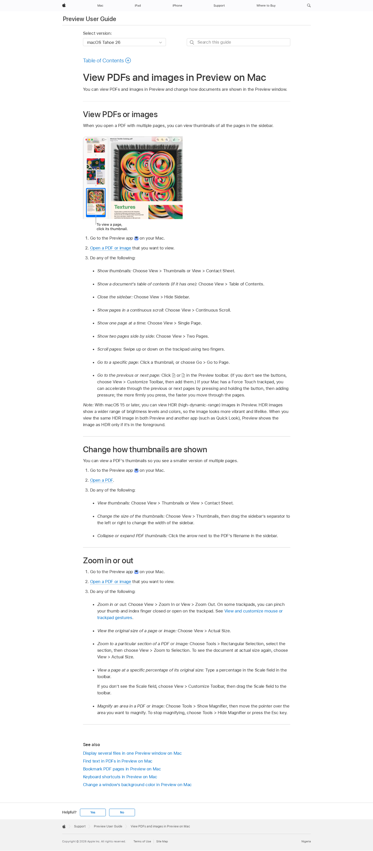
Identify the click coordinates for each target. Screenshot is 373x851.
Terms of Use (142, 841)
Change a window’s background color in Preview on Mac (137, 784)
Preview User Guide (89, 19)
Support (80, 826)
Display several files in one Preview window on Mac (132, 753)
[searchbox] (238, 42)
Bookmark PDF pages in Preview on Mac (122, 768)
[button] (309, 5)
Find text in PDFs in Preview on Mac (118, 761)
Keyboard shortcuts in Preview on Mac (120, 776)
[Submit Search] (192, 42)
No (122, 812)
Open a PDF (101, 480)
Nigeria (306, 841)
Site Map (162, 841)
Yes (92, 812)
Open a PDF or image (110, 247)
